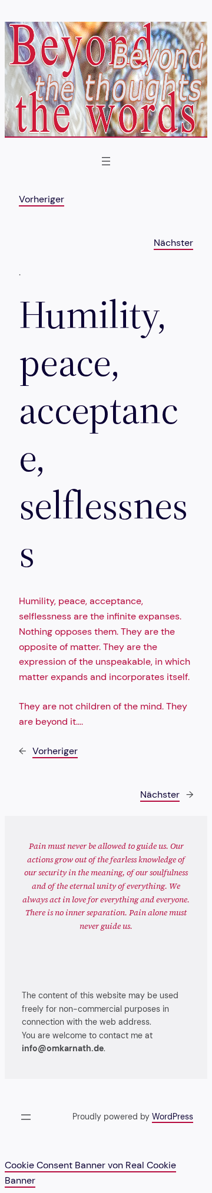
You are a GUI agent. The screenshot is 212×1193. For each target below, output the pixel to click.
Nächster (173, 242)
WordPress (172, 1116)
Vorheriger (41, 199)
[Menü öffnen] (106, 161)
